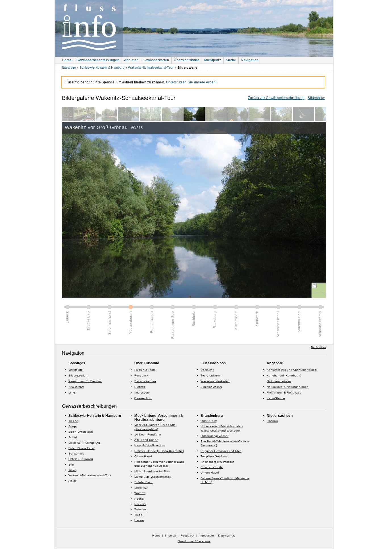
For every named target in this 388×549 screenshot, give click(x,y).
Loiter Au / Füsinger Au (84, 442)
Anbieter (131, 60)
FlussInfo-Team (144, 369)
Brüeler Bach (143, 482)
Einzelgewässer (211, 386)
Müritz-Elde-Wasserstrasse (152, 476)
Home (67, 60)
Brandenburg (212, 415)
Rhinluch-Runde (212, 467)
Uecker (139, 520)
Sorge (72, 426)
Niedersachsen (280, 415)
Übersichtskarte (186, 60)
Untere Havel (210, 472)
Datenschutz (143, 398)
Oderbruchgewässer (214, 435)
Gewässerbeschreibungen (97, 60)
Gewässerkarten (156, 60)
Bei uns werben (145, 381)
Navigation (249, 60)
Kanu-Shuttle (276, 398)
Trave (72, 470)
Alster (72, 480)
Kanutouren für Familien (85, 381)
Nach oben (318, 347)
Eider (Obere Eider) (81, 448)
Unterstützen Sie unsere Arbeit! (191, 82)
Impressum (141, 392)
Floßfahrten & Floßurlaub (284, 392)
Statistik (139, 386)
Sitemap (170, 535)
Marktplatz (212, 60)
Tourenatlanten (211, 375)
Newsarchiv (76, 386)
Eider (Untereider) (80, 431)
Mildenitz (140, 487)
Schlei (72, 437)
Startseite (69, 67)
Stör (71, 464)
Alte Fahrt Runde (146, 439)
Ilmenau (272, 420)
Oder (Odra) (209, 420)
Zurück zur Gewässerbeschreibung (276, 98)
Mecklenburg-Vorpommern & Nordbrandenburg (158, 417)
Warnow (139, 493)
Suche (231, 60)
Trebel (138, 514)
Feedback (141, 375)
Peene (139, 498)
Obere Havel (143, 456)
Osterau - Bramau (80, 458)
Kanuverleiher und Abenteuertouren (292, 369)
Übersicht (207, 369)
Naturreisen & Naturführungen (287, 386)
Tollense (140, 509)
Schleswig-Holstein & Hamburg (102, 67)
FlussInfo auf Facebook (194, 541)
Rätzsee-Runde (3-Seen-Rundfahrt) (159, 451)
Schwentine (76, 453)
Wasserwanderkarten (215, 381)
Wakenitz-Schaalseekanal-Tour (151, 67)
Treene (73, 420)
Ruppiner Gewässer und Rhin (221, 451)
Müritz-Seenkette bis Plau (152, 471)
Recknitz (140, 504)
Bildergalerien (77, 375)
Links (72, 392)
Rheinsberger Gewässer (217, 461)
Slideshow (316, 98)
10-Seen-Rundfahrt (147, 434)
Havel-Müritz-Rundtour (149, 445)
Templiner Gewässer (214, 456)
